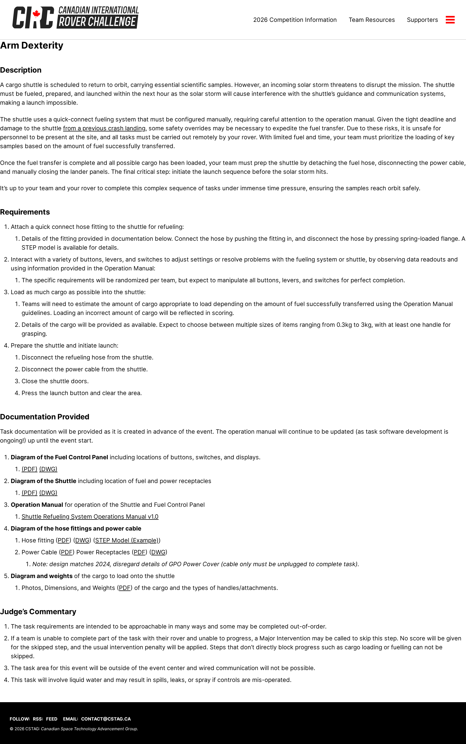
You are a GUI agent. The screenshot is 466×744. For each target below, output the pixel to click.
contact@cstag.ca (106, 719)
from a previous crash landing (104, 128)
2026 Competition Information (295, 19)
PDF (63, 540)
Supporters (422, 19)
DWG (82, 540)
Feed (51, 719)
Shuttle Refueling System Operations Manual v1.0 (90, 516)
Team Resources (372, 19)
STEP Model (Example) (127, 540)
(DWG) (48, 469)
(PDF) (29, 469)
